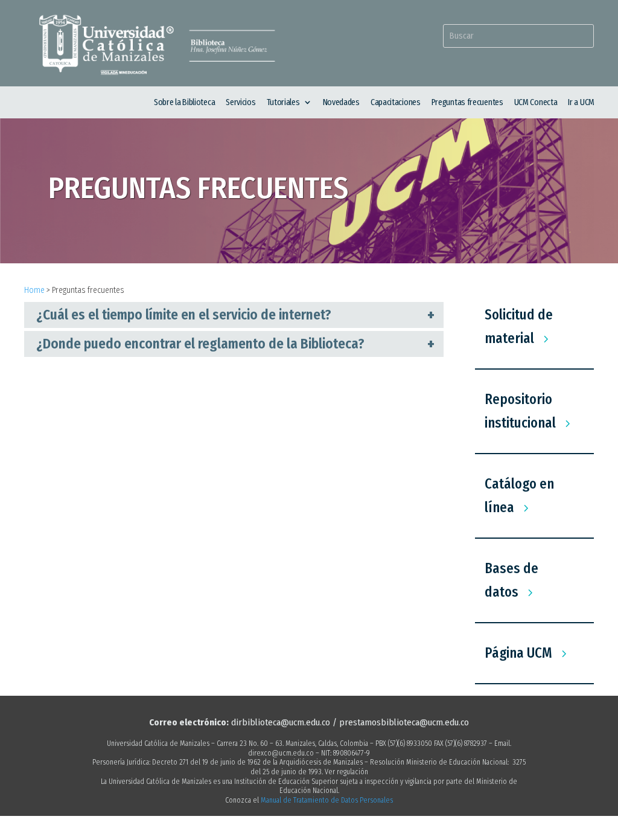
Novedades (341, 102)
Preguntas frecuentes (467, 102)
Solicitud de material (519, 326)
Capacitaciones (396, 102)
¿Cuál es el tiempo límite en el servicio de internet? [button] (183, 314)
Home (34, 290)
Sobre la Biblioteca (184, 102)
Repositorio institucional (520, 411)
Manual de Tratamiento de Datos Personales (327, 800)
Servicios (240, 102)
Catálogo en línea (519, 495)
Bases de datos (511, 580)
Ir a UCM (581, 102)
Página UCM (518, 652)
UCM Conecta (536, 102)
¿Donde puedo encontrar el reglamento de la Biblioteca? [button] (200, 343)
